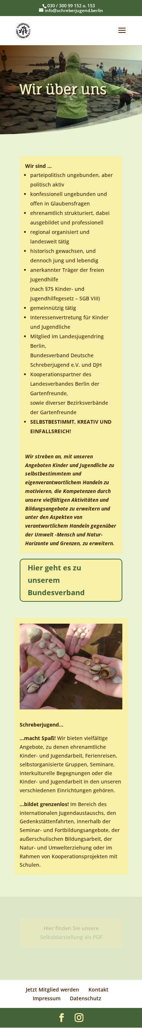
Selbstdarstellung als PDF (71, 936)
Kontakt (98, 989)
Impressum (46, 998)
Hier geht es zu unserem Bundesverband (56, 580)
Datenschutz (85, 998)
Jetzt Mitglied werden (52, 989)
